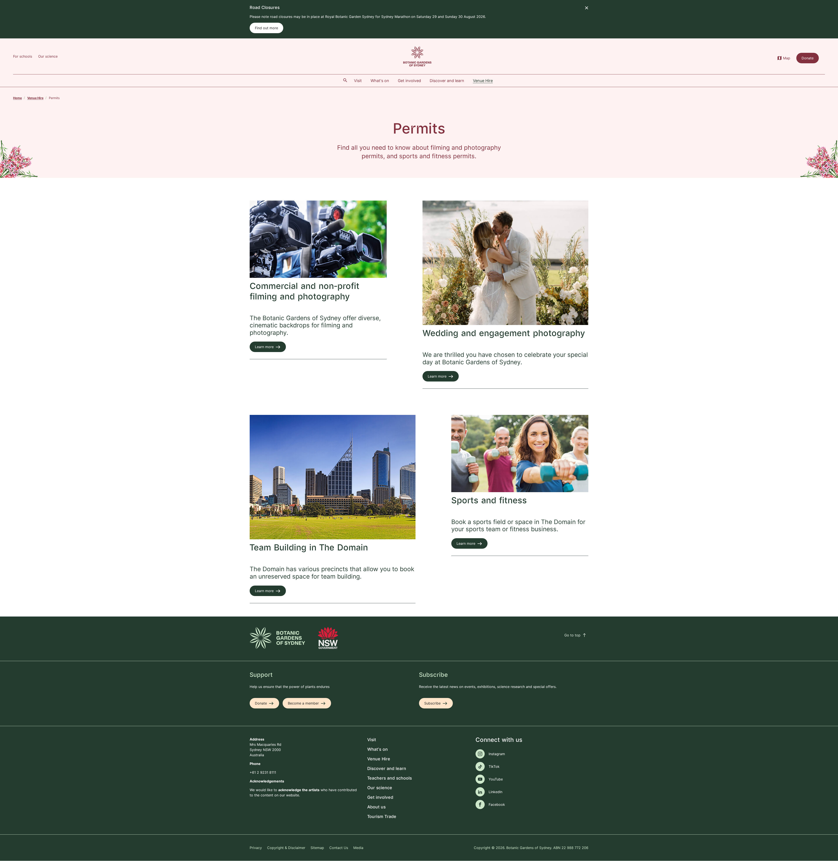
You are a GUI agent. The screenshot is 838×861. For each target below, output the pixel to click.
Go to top (575, 635)
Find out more (266, 28)
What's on (377, 750)
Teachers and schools (389, 778)
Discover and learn (386, 769)
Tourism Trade (381, 817)
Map (786, 58)
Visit (371, 740)
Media (358, 848)
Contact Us (338, 848)
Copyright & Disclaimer (286, 848)
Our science (48, 56)
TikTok (494, 766)
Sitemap (317, 848)
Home (17, 98)
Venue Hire (35, 98)
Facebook (497, 804)
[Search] (345, 80)
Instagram (497, 754)
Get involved (380, 798)
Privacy (256, 848)
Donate (808, 58)
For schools (22, 56)
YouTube (496, 779)
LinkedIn (495, 792)
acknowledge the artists (298, 790)
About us (376, 807)
